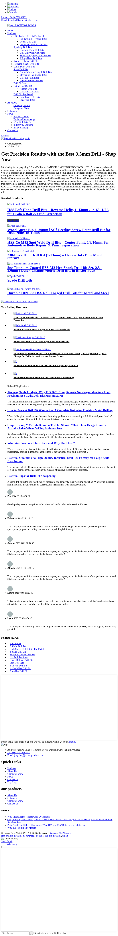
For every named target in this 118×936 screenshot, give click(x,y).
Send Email (6, 841)
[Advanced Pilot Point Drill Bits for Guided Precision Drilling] (15, 373)
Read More (13, 220)
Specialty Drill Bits (23, 47)
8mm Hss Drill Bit (19, 671)
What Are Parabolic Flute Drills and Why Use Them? (41, 443)
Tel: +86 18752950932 (18, 752)
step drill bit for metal (24, 835)
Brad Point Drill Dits (30, 97)
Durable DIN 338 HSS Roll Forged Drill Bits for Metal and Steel (58, 293)
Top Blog (12, 782)
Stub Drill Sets (17, 663)
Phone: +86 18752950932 (14, 17)
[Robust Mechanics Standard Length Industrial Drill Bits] (29, 337)
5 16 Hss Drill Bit (18, 665)
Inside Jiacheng (21, 127)
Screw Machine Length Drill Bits (36, 72)
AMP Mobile (64, 833)
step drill (57, 835)
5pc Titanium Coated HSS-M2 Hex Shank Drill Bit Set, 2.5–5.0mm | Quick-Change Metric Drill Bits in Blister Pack (54, 269)
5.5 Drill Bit (15, 643)
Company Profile (22, 105)
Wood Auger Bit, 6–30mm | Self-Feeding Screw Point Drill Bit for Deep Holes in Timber (58, 231)
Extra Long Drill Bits (24, 86)
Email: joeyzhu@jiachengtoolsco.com (19, 20)
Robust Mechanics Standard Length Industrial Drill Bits (41, 341)
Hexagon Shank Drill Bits (26, 64)
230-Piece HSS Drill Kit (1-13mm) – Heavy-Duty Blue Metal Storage (54, 256)
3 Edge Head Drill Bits (31, 58)
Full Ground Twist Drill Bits (33, 39)
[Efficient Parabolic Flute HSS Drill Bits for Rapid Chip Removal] (15, 361)
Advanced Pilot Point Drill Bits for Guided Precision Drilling (44, 377)
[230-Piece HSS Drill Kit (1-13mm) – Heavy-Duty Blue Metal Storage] (20, 251)
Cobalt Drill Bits (28, 41)
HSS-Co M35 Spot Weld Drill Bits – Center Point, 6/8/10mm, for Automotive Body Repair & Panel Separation (58, 243)
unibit (65, 835)
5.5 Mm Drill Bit (18, 646)
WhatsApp (11, 844)
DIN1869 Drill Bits (29, 91)
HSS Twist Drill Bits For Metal (29, 36)
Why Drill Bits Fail (23, 122)
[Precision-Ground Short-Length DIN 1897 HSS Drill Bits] (25, 325)
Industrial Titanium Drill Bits (33, 44)
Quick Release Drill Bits (21, 660)
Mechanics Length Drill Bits (33, 75)
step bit (48, 835)
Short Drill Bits (21, 69)
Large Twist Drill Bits (24, 66)
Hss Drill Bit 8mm (19, 657)
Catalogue (12, 111)
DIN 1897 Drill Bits (29, 77)
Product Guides (21, 116)
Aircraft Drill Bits (28, 88)
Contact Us (12, 130)
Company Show (21, 108)
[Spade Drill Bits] (18, 276)
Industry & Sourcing (23, 125)
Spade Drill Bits (27, 100)
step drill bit (7, 835)
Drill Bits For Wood (23, 94)
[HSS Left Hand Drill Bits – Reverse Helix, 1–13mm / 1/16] (18, 204)
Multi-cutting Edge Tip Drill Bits (35, 55)
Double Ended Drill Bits (31, 80)
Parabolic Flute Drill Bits (32, 50)
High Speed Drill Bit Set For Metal (27, 649)
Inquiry (72, 741)
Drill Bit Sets (20, 83)
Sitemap (53, 833)
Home (10, 30)
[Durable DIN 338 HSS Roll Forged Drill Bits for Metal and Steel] (24, 289)
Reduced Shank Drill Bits (26, 61)
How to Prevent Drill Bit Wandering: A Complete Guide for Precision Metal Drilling (60, 410)
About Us (12, 102)
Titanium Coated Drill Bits (22, 654)
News (10, 113)
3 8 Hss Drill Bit (18, 651)
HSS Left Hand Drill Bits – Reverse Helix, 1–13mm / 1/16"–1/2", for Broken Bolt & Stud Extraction (58, 212)
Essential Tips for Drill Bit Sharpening (31, 475)
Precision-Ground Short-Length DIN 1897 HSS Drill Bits (42, 329)
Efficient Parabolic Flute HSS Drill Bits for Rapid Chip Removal (46, 365)
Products (11, 33)
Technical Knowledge (24, 119)
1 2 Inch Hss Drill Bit (20, 668)
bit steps (39, 835)
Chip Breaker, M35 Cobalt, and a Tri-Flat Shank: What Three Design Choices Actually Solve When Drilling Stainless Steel (56, 426)
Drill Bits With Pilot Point (32, 52)
